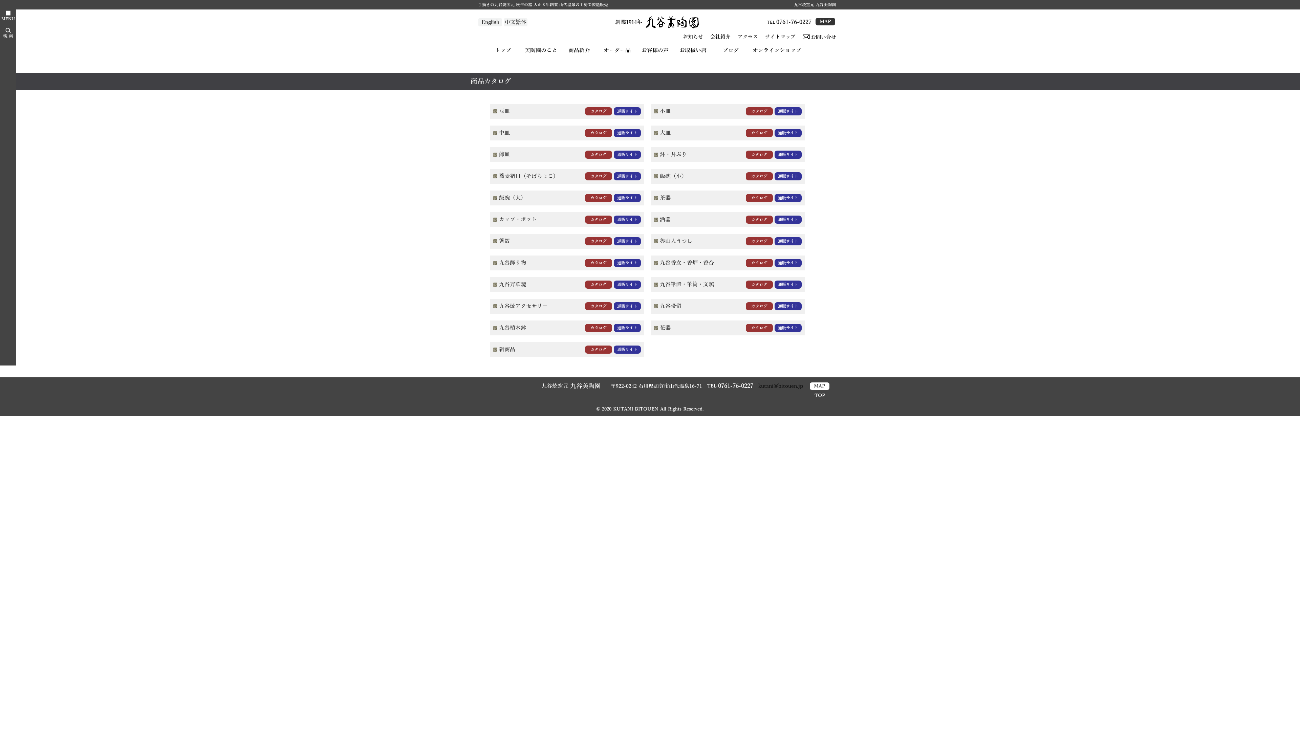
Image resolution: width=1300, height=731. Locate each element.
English (490, 22)
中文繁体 (515, 22)
